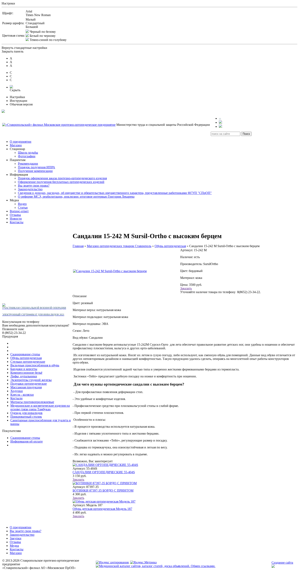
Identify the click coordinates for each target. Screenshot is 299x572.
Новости (16, 218)
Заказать (186, 288)
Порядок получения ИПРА (36, 167)
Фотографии (26, 156)
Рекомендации (28, 163)
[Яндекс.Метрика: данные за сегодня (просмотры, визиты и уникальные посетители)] (143, 562)
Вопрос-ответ (19, 211)
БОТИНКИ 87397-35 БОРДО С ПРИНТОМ (103, 490)
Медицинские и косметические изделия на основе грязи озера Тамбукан (40, 407)
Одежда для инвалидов (26, 413)
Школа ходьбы (28, 152)
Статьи (23, 207)
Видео (22, 204)
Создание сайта (282, 562)
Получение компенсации (35, 171)
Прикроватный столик (26, 416)
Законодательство (30, 189)
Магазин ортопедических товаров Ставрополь (119, 246)
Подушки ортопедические (28, 383)
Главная (78, 246)
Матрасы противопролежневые (32, 402)
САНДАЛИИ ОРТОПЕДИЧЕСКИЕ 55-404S (104, 472)
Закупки (15, 538)
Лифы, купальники (23, 376)
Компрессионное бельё (26, 372)
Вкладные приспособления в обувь (34, 365)
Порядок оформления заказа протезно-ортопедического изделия (62, 178)
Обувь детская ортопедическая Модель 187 (102, 509)
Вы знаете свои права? (33, 185)
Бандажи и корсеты (23, 369)
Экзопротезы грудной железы (31, 380)
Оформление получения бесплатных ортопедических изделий (61, 182)
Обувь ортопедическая (26, 358)
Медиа (14, 545)
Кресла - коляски (22, 394)
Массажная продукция (26, 387)
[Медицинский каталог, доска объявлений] (155, 566)
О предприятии (20, 141)
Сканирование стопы (25, 354)
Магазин (16, 145)
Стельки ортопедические (27, 361)
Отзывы (15, 215)
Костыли (16, 398)
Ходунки (16, 391)
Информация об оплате (26, 441)
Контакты (16, 222)
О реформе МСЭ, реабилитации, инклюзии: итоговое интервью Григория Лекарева (76, 196)
